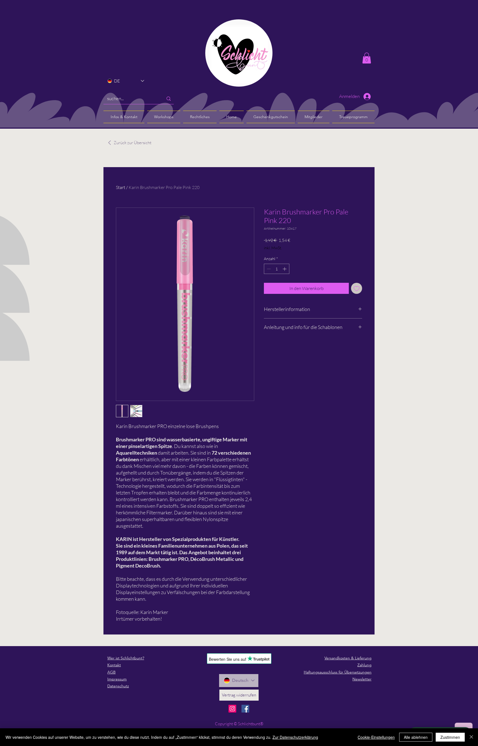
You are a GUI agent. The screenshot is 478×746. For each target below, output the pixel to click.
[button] (366, 58)
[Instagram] (232, 709)
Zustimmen (450, 737)
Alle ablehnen (416, 737)
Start (120, 187)
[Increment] (285, 269)
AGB (111, 672)
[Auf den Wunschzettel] (356, 288)
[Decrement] (268, 269)
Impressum (117, 679)
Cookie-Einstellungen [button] (376, 737)
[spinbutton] (277, 269)
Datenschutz (118, 685)
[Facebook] (245, 709)
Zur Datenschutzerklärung (295, 737)
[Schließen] (471, 737)
